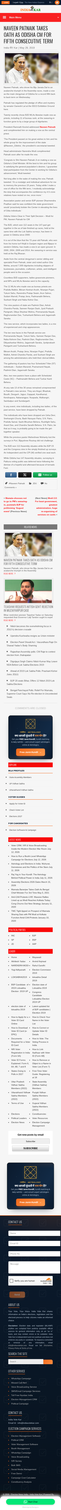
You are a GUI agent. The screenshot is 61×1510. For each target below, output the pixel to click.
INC (13, 935)
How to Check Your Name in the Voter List (41, 1020)
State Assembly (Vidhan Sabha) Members (39, 1085)
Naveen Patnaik (48, 127)
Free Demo (16, 1473)
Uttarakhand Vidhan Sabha (21, 790)
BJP (34, 935)
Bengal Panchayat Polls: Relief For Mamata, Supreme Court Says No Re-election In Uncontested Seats (32, 693)
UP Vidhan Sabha (17, 783)
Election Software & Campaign (22, 830)
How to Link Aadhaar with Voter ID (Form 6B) (41, 1052)
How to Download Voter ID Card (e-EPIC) (19, 1031)
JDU (35, 483)
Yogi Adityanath (18, 970)
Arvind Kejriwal (39, 961)
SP (12, 940)
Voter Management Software (24, 1444)
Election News (17, 1122)
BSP (34, 940)
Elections (15, 1114)
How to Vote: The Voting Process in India (40, 1041)
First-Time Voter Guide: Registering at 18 (41, 1074)
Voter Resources (40, 1118)
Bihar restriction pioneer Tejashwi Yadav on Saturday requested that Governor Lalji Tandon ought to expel (28, 616)
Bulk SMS (15, 1465)
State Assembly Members (20, 777)
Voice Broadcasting (20, 1457)
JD (12, 944)
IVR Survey (16, 1461)
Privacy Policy (14, 1348)
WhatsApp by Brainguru (30, 1507)
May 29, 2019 (27, 47)
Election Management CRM (24, 1399)
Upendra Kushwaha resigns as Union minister (32, 636)
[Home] (30, 10)
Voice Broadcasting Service (24, 1387)
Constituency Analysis (21, 1482)
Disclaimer (48, 1345)
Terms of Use (17, 1103)
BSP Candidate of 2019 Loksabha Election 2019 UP (20, 987)
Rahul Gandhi (38, 965)
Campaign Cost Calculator (23, 1478)
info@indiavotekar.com (17, 1345)
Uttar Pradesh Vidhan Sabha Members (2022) (19, 1085)
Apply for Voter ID (17, 804)
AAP (34, 944)
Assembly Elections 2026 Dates (26, 882)
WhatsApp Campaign (21, 1378)
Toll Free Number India (22, 1395)
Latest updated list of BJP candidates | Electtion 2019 (41, 1009)
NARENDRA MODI (20, 965)
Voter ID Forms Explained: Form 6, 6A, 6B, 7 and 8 (20, 1063)
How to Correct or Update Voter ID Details (40, 1031)
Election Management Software (26, 1436)
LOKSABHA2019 (19, 977)
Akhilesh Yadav (18, 961)
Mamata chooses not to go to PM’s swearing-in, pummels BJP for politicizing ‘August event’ (16, 505)
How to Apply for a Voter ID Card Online (19, 1020)
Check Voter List (16, 810)
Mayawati (36, 957)
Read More (8, 573)
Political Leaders (19, 1118)
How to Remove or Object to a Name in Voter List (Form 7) (41, 1063)
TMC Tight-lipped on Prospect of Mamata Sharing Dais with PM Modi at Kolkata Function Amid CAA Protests (30, 914)
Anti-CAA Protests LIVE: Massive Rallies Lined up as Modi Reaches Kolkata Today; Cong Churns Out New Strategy (31, 900)
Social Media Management (23, 1469)
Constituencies (39, 1114)
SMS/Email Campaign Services (25, 1391)
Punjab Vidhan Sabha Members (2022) (40, 1095)
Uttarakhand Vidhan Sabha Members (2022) (20, 1095)
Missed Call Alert (19, 1383)
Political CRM (17, 1440)
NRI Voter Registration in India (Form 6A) (20, 1052)
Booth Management (20, 1448)
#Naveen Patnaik (17, 483)
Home (14, 957)
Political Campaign (20, 1403)
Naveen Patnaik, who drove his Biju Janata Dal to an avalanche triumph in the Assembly (28, 569)
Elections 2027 (15, 816)
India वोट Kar (11, 47)
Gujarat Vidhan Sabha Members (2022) (40, 1106)
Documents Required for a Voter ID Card (20, 1041)
